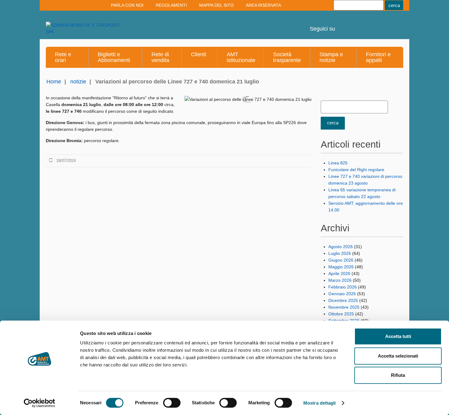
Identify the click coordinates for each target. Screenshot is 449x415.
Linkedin (360, 24)
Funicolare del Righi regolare (356, 169)
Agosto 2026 (340, 246)
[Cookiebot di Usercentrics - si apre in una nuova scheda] (39, 403)
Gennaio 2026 (342, 293)
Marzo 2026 (340, 280)
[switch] (172, 403)
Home (53, 82)
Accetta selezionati (398, 355)
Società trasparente (287, 57)
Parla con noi (127, 5)
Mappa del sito (216, 5)
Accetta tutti (398, 336)
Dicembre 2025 (343, 300)
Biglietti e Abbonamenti (114, 57)
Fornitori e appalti (378, 57)
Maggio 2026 (341, 266)
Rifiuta (398, 375)
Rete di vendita (160, 57)
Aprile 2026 (339, 273)
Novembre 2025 (344, 307)
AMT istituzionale (241, 57)
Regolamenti (171, 5)
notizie (78, 82)
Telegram (377, 24)
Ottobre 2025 (341, 313)
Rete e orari (63, 57)
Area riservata (263, 5)
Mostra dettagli (319, 403)
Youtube (344, 24)
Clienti (198, 54)
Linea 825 (338, 162)
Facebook (393, 24)
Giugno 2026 (340, 260)
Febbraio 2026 (342, 287)
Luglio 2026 (339, 253)
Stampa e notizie (331, 57)
